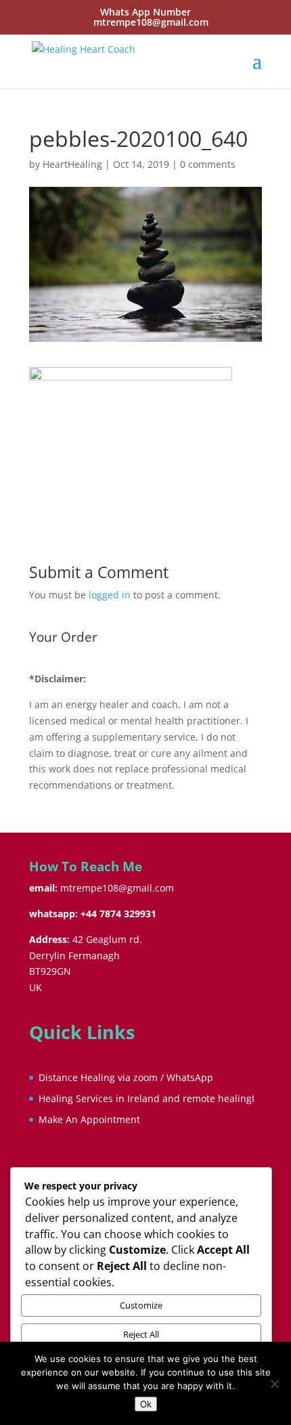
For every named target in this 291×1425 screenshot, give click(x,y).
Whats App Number (145, 11)
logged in (110, 594)
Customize (141, 1305)
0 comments (208, 164)
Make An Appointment (89, 1119)
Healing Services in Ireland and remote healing (145, 1098)
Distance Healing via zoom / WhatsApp (126, 1077)
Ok (146, 1404)
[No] (274, 1383)
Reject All (141, 1334)
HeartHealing (72, 164)
